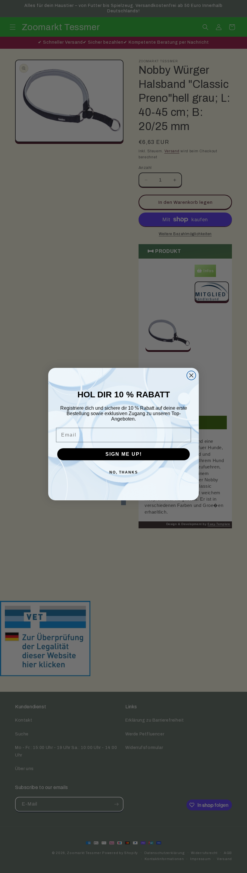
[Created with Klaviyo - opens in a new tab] (123, 502)
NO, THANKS (123, 472)
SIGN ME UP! (123, 454)
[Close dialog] (191, 375)
